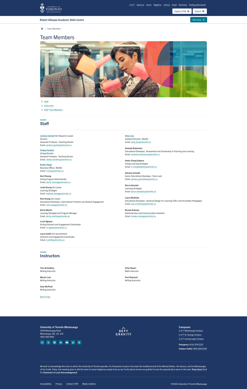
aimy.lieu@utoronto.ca (141, 142)
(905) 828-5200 (200, 348)
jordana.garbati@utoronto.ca (58, 145)
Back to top (45, 296)
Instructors (49, 105)
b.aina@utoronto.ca (54, 171)
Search (198, 11)
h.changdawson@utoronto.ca (144, 166)
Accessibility (45, 383)
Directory (183, 4)
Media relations (89, 383)
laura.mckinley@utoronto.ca (143, 203)
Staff (46, 101)
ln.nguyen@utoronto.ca (56, 227)
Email (174, 4)
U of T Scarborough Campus (191, 338)
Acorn (149, 4)
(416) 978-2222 (196, 344)
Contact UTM (72, 383)
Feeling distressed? (197, 4)
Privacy (59, 383)
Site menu (197, 19)
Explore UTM (180, 11)
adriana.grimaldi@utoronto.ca (144, 179)
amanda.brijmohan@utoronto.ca (145, 154)
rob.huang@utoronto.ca (56, 205)
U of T (132, 4)
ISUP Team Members (53, 109)
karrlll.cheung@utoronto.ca (58, 182)
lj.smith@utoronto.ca (55, 240)
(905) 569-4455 (47, 336)
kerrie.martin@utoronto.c (57, 216)
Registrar (158, 4)
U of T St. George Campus (190, 334)
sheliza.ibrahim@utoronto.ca (58, 159)
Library (167, 4)
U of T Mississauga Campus (191, 330)
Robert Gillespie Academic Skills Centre (62, 19)
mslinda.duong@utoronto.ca (58, 193)
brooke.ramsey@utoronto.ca (143, 216)
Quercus (140, 4)
